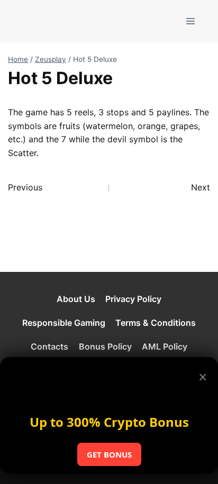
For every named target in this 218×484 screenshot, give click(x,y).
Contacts (49, 346)
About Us (76, 299)
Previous (25, 187)
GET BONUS (109, 454)
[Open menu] (190, 21)
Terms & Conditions (155, 322)
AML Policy (164, 346)
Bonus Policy (105, 346)
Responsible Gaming (63, 322)
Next (200, 187)
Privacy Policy (133, 299)
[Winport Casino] (49, 21)
